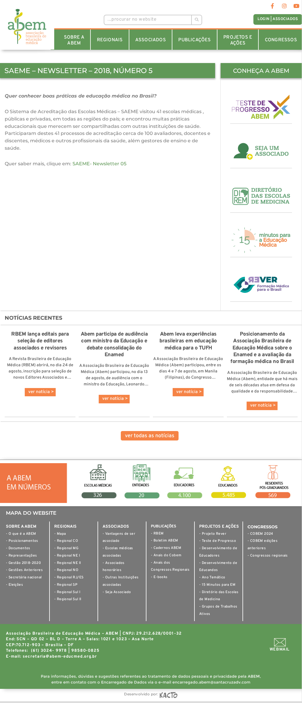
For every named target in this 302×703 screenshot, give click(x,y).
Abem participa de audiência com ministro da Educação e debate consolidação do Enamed (114, 344)
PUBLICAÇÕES (194, 40)
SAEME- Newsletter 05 (99, 163)
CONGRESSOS (281, 40)
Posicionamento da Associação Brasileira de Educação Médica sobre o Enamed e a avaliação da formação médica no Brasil (262, 348)
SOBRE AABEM (74, 40)
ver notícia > (41, 392)
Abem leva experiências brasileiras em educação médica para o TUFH (188, 341)
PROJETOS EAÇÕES (237, 40)
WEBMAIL (280, 649)
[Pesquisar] (196, 19)
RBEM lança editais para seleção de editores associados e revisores (40, 341)
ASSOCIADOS (150, 40)
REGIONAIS (110, 40)
